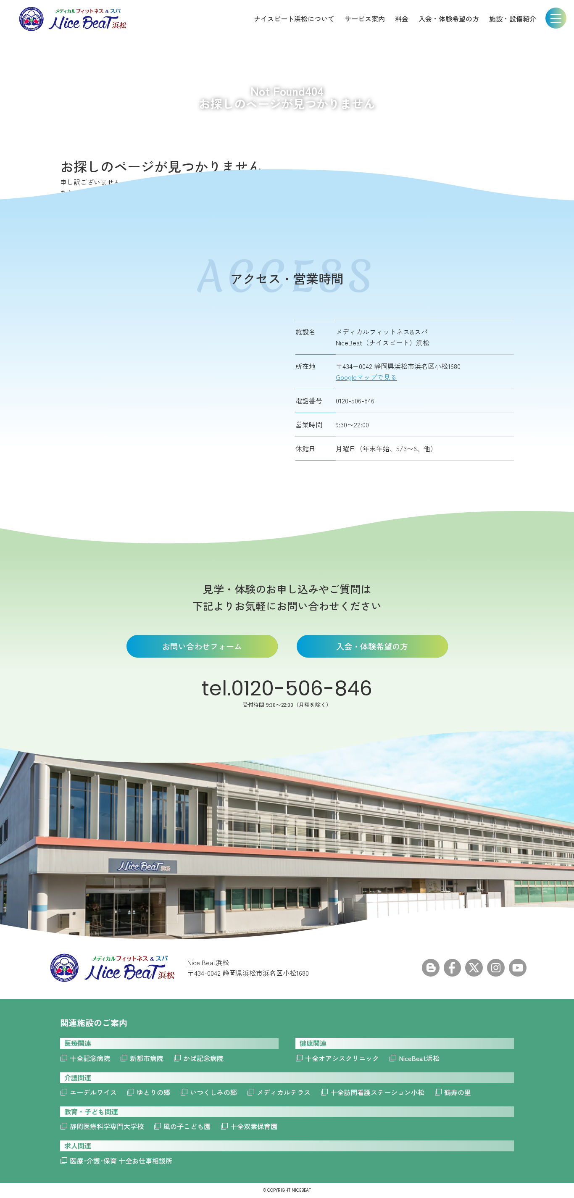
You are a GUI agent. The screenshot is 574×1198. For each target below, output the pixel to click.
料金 (401, 18)
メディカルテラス (284, 1092)
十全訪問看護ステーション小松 (377, 1092)
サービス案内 (365, 18)
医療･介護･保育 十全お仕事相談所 (121, 1161)
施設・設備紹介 (512, 18)
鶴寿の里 (457, 1092)
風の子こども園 (187, 1126)
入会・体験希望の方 (449, 18)
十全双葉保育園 (253, 1126)
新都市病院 (146, 1058)
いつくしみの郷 (213, 1092)
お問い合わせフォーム (202, 646)
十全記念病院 (90, 1058)
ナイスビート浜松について (294, 18)
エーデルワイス (93, 1092)
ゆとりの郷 (153, 1092)
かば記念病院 (203, 1058)
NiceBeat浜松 (419, 1058)
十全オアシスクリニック (342, 1058)
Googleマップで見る (366, 377)
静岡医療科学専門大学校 (107, 1126)
